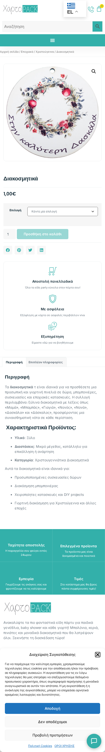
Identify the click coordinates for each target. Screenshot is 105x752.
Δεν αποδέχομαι (52, 721)
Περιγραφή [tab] (14, 362)
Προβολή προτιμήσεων (52, 735)
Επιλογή (15, 210)
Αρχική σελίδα (9, 51)
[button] (97, 654)
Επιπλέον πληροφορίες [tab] (46, 362)
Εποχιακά (27, 51)
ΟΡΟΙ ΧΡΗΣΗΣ (64, 746)
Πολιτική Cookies (40, 746)
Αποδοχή (52, 708)
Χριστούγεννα (45, 51)
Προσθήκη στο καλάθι (43, 234)
